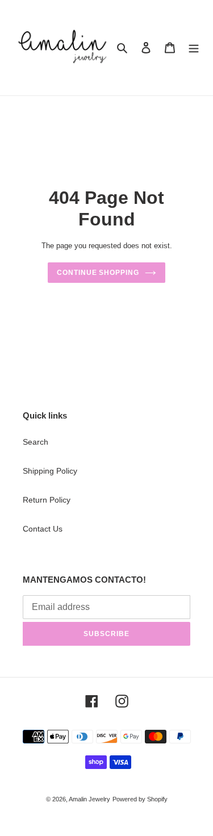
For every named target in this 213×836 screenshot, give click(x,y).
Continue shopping (98, 273)
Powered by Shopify (140, 799)
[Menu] (194, 47)
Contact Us (42, 528)
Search (35, 441)
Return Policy (46, 499)
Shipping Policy (50, 470)
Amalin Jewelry (89, 799)
